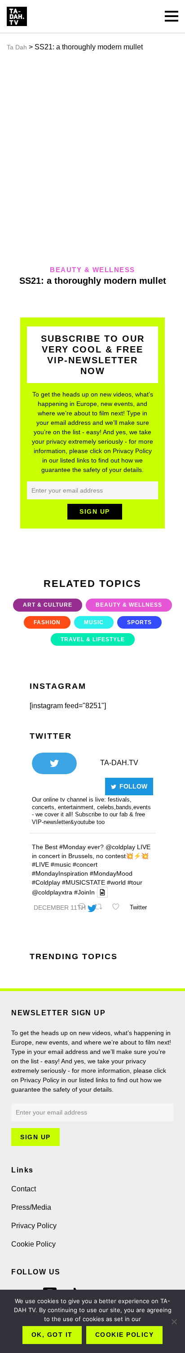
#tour (135, 882)
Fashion (47, 622)
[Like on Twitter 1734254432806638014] (119, 907)
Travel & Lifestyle (93, 639)
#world (116, 882)
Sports (139, 622)
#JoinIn (84, 892)
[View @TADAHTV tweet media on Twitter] (102, 892)
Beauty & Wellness (129, 605)
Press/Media (31, 1207)
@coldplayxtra (52, 892)
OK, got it (52, 1334)
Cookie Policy (33, 1244)
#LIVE (40, 864)
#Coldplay (46, 882)
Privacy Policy (34, 1226)
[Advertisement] (92, 158)
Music (94, 622)
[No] (173, 1321)
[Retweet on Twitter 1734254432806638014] (101, 907)
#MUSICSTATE (83, 882)
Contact (23, 1189)
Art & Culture (47, 605)
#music (61, 864)
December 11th (60, 907)
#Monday (72, 847)
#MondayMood (111, 873)
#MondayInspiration (60, 873)
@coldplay (120, 847)
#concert (85, 864)
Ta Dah (17, 47)
